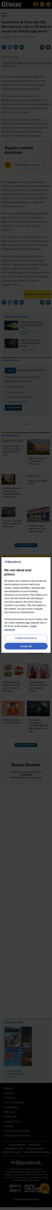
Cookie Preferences (26, 638)
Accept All (26, 646)
